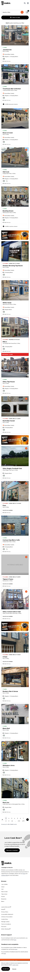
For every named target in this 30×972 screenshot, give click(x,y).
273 (23, 821)
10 (12, 821)
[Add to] (26, 27)
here (15, 939)
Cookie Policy (4, 919)
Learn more (15, 964)
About (2, 886)
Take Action (4, 894)
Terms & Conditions (6, 924)
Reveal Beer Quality (9, 54)
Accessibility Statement (7, 914)
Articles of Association (6, 916)
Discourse (3, 926)
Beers (2, 901)
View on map (16, 17)
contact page (4, 875)
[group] (15, 35)
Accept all (6, 968)
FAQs (23, 873)
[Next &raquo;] (27, 819)
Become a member (12, 850)
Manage (14, 968)
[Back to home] (5, 3)
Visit (2, 889)
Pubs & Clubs (4, 891)
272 (19, 821)
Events (3, 896)
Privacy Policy (4, 911)
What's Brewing (5, 929)
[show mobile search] (25, 3)
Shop (2, 909)
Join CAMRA (4, 884)
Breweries (3, 898)
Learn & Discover (5, 907)
